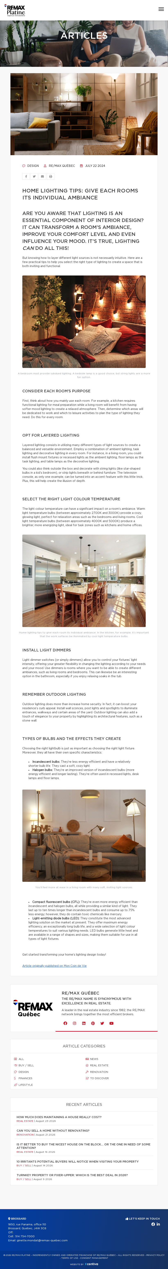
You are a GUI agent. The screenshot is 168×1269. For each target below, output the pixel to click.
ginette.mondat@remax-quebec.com (42, 1240)
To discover (99, 1078)
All (21, 1059)
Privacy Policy (155, 1255)
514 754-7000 (25, 1236)
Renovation (98, 1072)
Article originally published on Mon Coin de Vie (54, 966)
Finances (25, 1078)
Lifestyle (25, 1085)
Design (32, 166)
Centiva (91, 1264)
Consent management (94, 1258)
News (93, 1059)
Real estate (98, 1065)
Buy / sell (26, 1065)
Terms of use (69, 1258)
